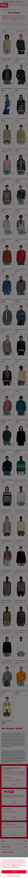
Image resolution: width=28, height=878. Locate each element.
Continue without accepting (14, 875)
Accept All (14, 871)
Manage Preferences (16, 865)
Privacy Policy (6, 867)
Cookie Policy (15, 867)
